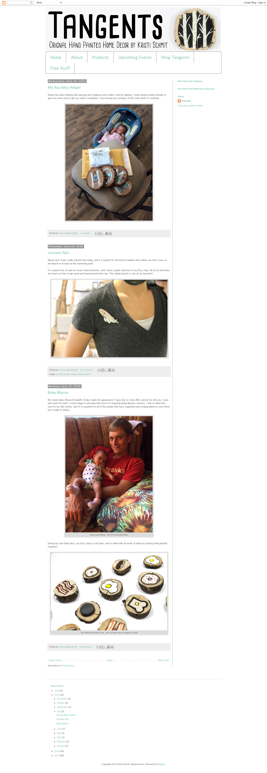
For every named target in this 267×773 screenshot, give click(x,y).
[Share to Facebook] (107, 233)
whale (73, 374)
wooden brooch (84, 374)
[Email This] (96, 233)
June (59, 729)
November (62, 698)
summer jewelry (63, 374)
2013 (57, 755)
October (61, 703)
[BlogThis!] (100, 233)
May (59, 733)
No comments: (87, 370)
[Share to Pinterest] (110, 233)
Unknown (186, 101)
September (62, 707)
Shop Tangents (175, 57)
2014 (57, 751)
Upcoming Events (135, 57)
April (59, 737)
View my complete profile (190, 105)
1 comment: (85, 233)
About (77, 57)
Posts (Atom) (67, 665)
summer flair (58, 253)
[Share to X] (103, 233)
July (59, 711)
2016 (57, 690)
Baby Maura (58, 393)
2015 (57, 695)
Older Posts (163, 660)
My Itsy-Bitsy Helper (64, 88)
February (61, 741)
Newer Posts (55, 660)
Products (100, 57)
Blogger (161, 764)
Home (55, 57)
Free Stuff (60, 68)
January (61, 746)
